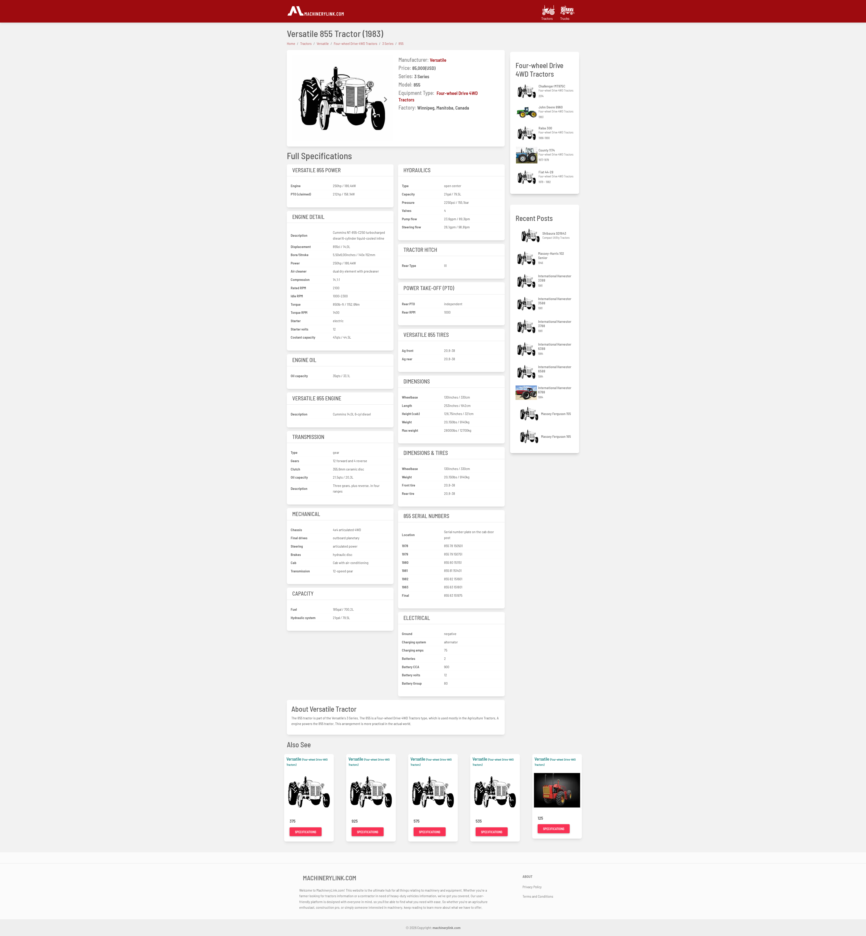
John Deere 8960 (551, 107)
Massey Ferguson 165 (556, 436)
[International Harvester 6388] (527, 349)
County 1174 (547, 150)
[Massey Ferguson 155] (529, 413)
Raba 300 (545, 128)
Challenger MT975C (552, 86)
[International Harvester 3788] (527, 326)
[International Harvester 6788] (527, 392)
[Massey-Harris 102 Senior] (527, 258)
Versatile (438, 60)
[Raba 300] (527, 133)
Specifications (305, 832)
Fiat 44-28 (546, 172)
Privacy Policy (532, 887)
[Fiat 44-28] (527, 177)
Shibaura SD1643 (554, 233)
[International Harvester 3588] (527, 304)
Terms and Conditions (538, 896)
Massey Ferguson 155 (556, 413)
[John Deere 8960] (527, 112)
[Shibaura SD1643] (531, 235)
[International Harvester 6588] (527, 372)
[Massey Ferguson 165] (529, 436)
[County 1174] (527, 155)
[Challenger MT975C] (527, 91)
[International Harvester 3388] (527, 281)
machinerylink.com (447, 927)
